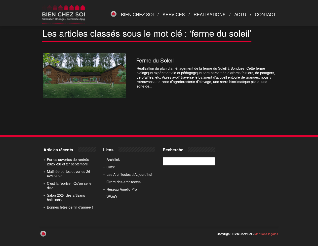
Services (173, 14)
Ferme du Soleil (155, 60)
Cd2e (111, 166)
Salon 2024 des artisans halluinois (66, 197)
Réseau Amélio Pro (122, 189)
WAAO (112, 196)
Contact (265, 14)
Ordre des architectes (124, 181)
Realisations (210, 14)
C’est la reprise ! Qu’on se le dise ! (69, 185)
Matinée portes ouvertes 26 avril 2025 (68, 173)
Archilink (113, 159)
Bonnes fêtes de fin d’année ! (70, 207)
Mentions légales (266, 234)
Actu (240, 14)
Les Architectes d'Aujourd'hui (129, 174)
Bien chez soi (137, 14)
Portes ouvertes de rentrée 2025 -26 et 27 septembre (68, 161)
